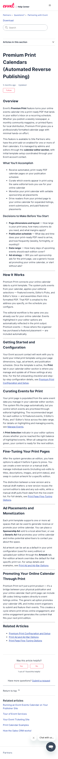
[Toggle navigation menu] (50, 5)
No (37, 666)
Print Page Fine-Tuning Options (25, 640)
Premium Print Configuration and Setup (29, 633)
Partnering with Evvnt (38, 15)
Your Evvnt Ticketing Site (16, 719)
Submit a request (41, 680)
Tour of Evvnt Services (15, 713)
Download (8, 20)
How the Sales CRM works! (17, 730)
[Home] (16, 5)
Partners (7, 15)
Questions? (19, 15)
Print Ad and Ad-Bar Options (33, 565)
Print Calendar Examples (16, 725)
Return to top (10, 690)
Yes (21, 666)
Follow (9, 90)
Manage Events (15, 426)
